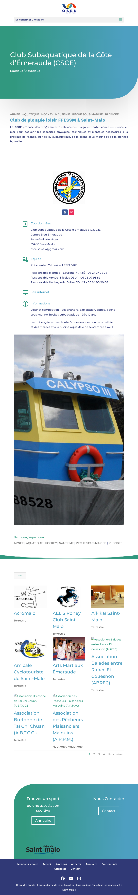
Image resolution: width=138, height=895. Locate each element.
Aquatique (30, 114)
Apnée (15, 114)
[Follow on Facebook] (65, 212)
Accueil (47, 864)
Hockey (47, 114)
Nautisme (62, 114)
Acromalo (25, 613)
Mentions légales (27, 864)
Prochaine (115, 754)
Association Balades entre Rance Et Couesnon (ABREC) (107, 670)
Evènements (109, 864)
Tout (20, 575)
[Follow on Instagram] (71, 212)
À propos (61, 864)
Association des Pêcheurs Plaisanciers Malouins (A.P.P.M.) (68, 726)
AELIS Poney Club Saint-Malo (67, 620)
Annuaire (43, 821)
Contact (108, 811)
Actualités (60, 868)
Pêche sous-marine (87, 114)
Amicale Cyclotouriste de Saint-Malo (29, 672)
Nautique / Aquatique (25, 70)
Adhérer (76, 864)
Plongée (112, 114)
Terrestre (20, 620)
